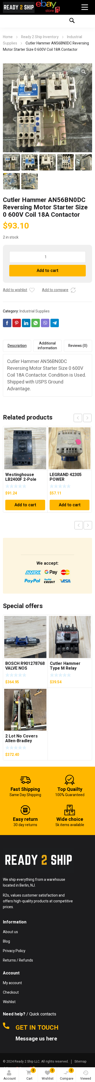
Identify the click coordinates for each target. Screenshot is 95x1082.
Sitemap (80, 1061)
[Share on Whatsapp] (35, 323)
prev (78, 418)
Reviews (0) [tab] (77, 345)
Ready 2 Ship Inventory (40, 37)
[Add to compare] (73, 290)
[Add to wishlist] (32, 290)
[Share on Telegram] (54, 323)
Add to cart (47, 270)
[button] (83, 72)
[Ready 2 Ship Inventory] (19, 7)
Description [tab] (17, 345)
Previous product (78, 525)
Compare (66, 1074)
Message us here (37, 1039)
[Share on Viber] (45, 323)
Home (8, 37)
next (87, 418)
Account (9, 1078)
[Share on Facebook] (7, 323)
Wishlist (48, 1074)
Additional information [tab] (47, 346)
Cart (30, 1074)
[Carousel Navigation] (83, 418)
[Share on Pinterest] (16, 323)
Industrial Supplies (35, 311)
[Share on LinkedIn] (26, 323)
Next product (88, 525)
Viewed (85, 1078)
